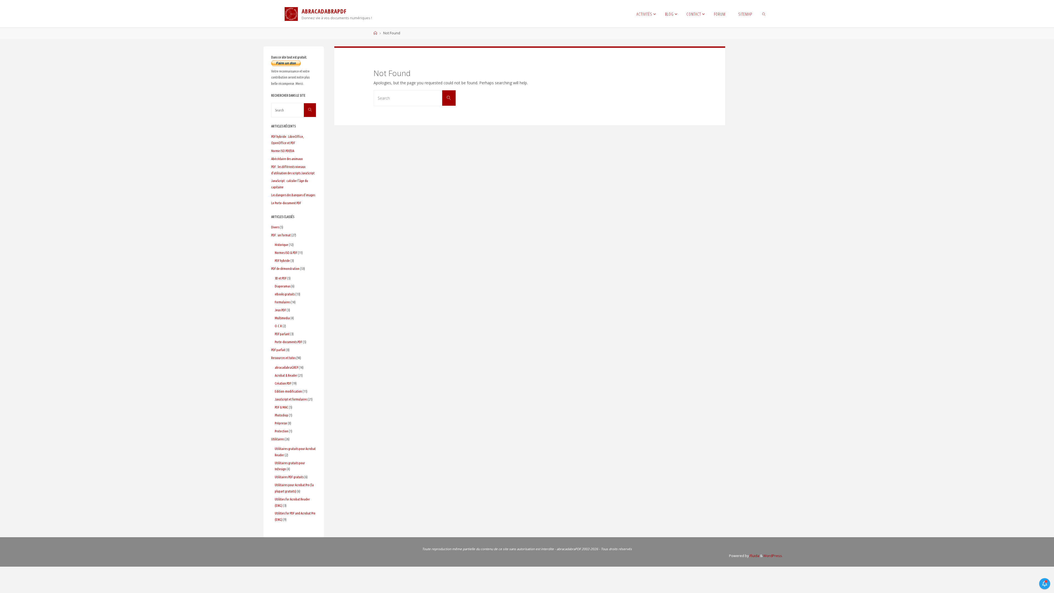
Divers (275, 227)
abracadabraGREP (286, 367)
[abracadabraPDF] (291, 13)
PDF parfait (278, 350)
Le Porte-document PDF (286, 203)
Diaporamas (282, 286)
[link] (764, 13)
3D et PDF (281, 278)
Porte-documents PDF (288, 342)
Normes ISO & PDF (286, 252)
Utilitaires (277, 439)
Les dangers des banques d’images (293, 195)
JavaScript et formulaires (291, 399)
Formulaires (282, 302)
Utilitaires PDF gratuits (289, 477)
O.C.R (278, 326)
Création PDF (283, 383)
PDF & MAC (281, 407)
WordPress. (773, 555)
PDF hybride (282, 260)
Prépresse (281, 423)
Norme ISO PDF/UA (282, 151)
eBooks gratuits (285, 294)
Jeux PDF (280, 310)
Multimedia (282, 318)
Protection (281, 431)
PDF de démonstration (285, 268)
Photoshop (281, 415)
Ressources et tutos (283, 358)
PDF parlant (282, 334)
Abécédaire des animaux (287, 159)
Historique (281, 245)
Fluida (754, 555)
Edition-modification (288, 391)
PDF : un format (281, 235)
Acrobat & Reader (286, 375)
